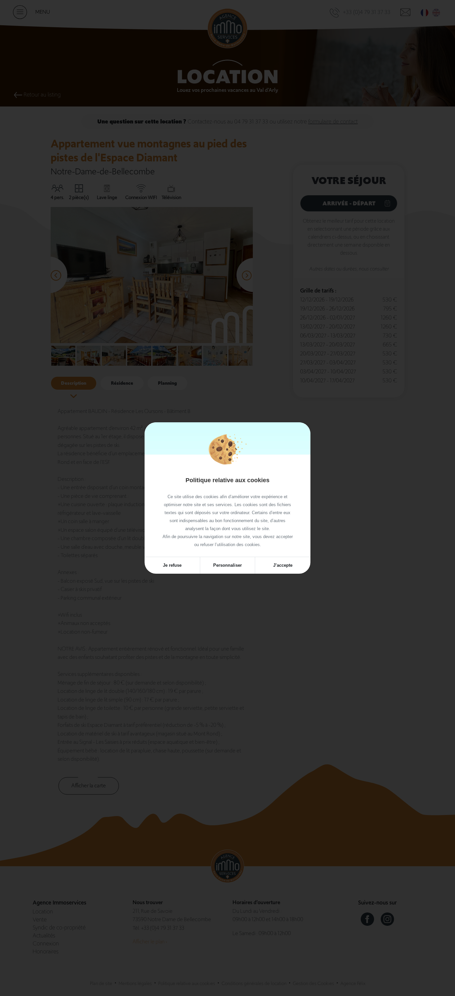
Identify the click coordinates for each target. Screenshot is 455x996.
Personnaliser (227, 565)
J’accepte (282, 565)
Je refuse (172, 565)
